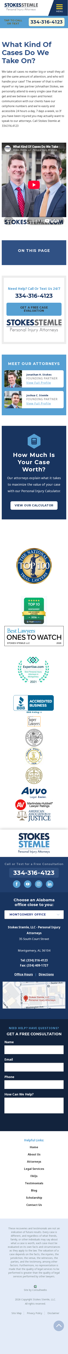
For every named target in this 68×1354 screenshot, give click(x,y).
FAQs (34, 1176)
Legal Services (34, 1169)
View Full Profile (38, 383)
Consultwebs (39, 1290)
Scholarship (34, 1198)
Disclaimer (53, 1313)
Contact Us (34, 1205)
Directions (46, 974)
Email (8, 1059)
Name (9, 1042)
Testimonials (34, 1183)
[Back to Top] (59, 1326)
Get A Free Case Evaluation (34, 309)
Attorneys (34, 1162)
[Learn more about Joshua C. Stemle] (13, 399)
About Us (34, 1154)
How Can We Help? (19, 1094)
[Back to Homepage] (34, 843)
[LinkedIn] (49, 884)
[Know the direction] (34, 985)
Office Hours (23, 974)
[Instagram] (38, 884)
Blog (34, 1190)
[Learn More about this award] (34, 566)
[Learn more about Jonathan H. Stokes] (13, 378)
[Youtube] (27, 884)
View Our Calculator (34, 505)
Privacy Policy (34, 1313)
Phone (9, 1077)
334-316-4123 (47, 22)
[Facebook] (16, 884)
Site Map (17, 1313)
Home (34, 1147)
